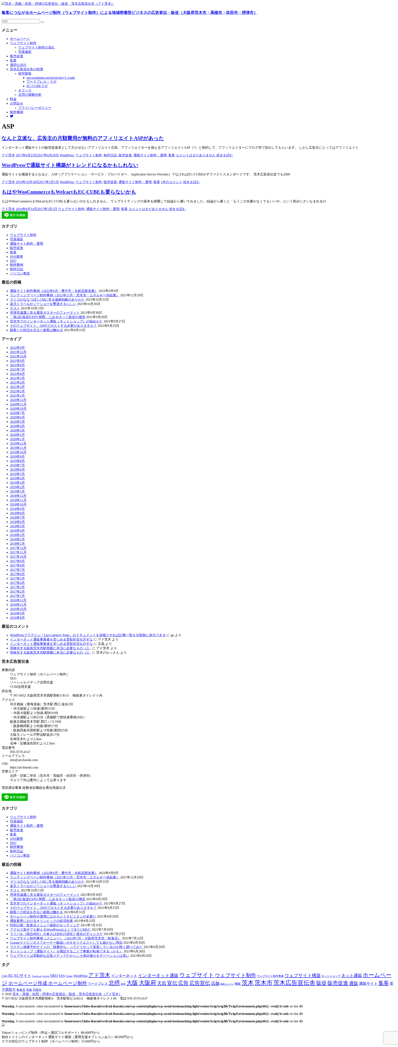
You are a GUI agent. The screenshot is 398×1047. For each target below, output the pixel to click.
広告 (183, 983)
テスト (15, 308)
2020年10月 (18, 408)
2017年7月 (17, 570)
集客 (13, 60)
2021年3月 (17, 387)
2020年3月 (17, 430)
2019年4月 (17, 478)
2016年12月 (18, 600)
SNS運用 (16, 256)
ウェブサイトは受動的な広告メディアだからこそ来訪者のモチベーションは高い (69, 955)
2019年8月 (17, 461)
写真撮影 (25, 52)
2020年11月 (18, 404)
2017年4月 (17, 583)
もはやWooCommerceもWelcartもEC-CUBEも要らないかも (69, 192)
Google (45, 976)
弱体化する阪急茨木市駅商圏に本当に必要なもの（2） (50, 648)
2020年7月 (17, 413)
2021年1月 (17, 395)
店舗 (215, 983)
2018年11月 (18, 500)
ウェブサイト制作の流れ (36, 47)
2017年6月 (17, 574)
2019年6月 (17, 469)
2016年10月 (18, 609)
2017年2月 (17, 591)
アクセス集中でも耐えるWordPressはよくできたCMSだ (50, 929)
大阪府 (147, 983)
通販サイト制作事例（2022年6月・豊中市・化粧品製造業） (54, 291)
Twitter (69, 976)
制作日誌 (110, 155)
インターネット (124, 976)
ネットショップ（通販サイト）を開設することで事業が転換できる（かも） (66, 951)
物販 (238, 983)
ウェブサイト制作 (23, 43)
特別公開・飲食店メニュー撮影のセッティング (45, 925)
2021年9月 (17, 360)
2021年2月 (17, 391)
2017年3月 (17, 587)
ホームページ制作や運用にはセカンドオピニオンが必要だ (53, 916)
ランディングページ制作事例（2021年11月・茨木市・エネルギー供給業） (64, 295)
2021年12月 (18, 352)
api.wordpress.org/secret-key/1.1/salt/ (51, 77)
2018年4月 (17, 530)
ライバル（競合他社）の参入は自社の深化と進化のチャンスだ (56, 934)
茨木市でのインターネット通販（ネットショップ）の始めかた (56, 321)
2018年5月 (17, 526)
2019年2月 (17, 487)
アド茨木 (8, 155)
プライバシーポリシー (34, 107)
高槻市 (37, 989)
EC (10, 975)
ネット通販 (351, 975)
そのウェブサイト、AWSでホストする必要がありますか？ (53, 325)
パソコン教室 (20, 273)
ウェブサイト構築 (303, 975)
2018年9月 (17, 509)
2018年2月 (17, 539)
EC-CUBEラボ (37, 86)
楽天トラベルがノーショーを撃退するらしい (43, 304)
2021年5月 (17, 378)
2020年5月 (17, 421)
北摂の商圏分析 (29, 94)
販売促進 (16, 56)
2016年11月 (18, 604)
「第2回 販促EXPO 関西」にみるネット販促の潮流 (47, 317)
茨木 (248, 982)
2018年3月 (17, 535)
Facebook (36, 976)
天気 (161, 983)
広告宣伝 (199, 983)
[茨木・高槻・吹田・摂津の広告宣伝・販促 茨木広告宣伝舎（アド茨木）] (58, 3)
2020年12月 (18, 400)
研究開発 (25, 73)
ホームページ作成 (27, 983)
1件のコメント (171, 182)
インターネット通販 (158, 975)
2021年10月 (18, 356)
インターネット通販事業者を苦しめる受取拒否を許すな (51, 639)
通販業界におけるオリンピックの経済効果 (41, 921)
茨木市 (264, 982)
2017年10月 (18, 556)
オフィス (25, 90)
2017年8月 (17, 565)
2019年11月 (18, 448)
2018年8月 (17, 513)
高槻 (29, 989)
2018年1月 (17, 543)
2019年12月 (18, 443)
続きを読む (224, 155)
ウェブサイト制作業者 (270, 976)
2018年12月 (18, 495)
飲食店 (21, 989)
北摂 (114, 983)
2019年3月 (17, 482)
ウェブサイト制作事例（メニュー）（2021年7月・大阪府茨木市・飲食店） (65, 938)
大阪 (132, 983)
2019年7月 (17, 465)
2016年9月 (17, 613)
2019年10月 (18, 452)
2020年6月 (17, 417)
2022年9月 (17, 347)
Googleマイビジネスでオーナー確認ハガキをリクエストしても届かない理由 (66, 942)
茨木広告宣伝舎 (294, 982)
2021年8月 (17, 365)
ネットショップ (331, 976)
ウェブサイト (196, 975)
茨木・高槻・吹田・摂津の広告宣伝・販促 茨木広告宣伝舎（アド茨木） (67, 994)
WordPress (67, 155)
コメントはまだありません (196, 155)
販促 (321, 983)
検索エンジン (227, 984)
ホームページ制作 (67, 983)
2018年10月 (18, 504)
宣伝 (172, 983)
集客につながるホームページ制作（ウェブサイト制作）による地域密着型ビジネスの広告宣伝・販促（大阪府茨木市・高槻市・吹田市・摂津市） (130, 12)
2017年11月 (18, 552)
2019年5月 (17, 474)
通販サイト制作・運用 (150, 155)
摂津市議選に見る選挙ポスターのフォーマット (45, 312)
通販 (353, 983)
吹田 (123, 984)
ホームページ (20, 38)
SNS (62, 976)
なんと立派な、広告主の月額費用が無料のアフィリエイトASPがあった (83, 138)
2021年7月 (17, 369)
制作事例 (16, 112)
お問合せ (16, 103)
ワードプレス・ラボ (41, 81)
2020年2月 (17, 435)
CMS (4, 976)
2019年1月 (17, 491)
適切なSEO (18, 65)
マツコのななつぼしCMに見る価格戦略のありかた (47, 299)
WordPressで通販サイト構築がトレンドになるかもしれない (70, 165)
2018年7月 (17, 517)
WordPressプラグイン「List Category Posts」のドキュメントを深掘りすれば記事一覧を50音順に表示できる (88, 635)
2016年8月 (17, 617)
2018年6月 (17, 522)
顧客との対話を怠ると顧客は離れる (36, 330)
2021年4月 (17, 382)
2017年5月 (17, 578)
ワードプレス (98, 983)
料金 (13, 99)
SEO (13, 261)
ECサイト (22, 975)
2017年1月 (17, 596)
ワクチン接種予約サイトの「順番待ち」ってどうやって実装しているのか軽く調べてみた (76, 947)
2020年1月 (17, 439)
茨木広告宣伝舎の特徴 (26, 69)
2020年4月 (17, 426)
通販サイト (368, 983)
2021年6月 (17, 374)
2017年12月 (18, 548)
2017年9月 (17, 561)
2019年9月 (17, 456)
